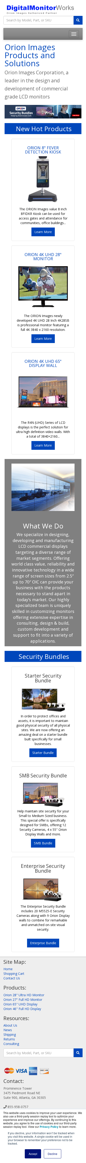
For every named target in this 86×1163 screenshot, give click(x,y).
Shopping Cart (13, 973)
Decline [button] (52, 1154)
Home (8, 969)
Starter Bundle (43, 752)
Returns (9, 1039)
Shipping (9, 1034)
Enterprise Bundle (43, 943)
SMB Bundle (43, 843)
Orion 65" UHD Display (20, 1004)
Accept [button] (33, 1154)
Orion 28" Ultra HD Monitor (23, 995)
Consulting (11, 1044)
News (7, 1030)
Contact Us (11, 978)
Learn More (43, 232)
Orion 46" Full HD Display (22, 1009)
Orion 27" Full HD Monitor (22, 999)
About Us (10, 1025)
